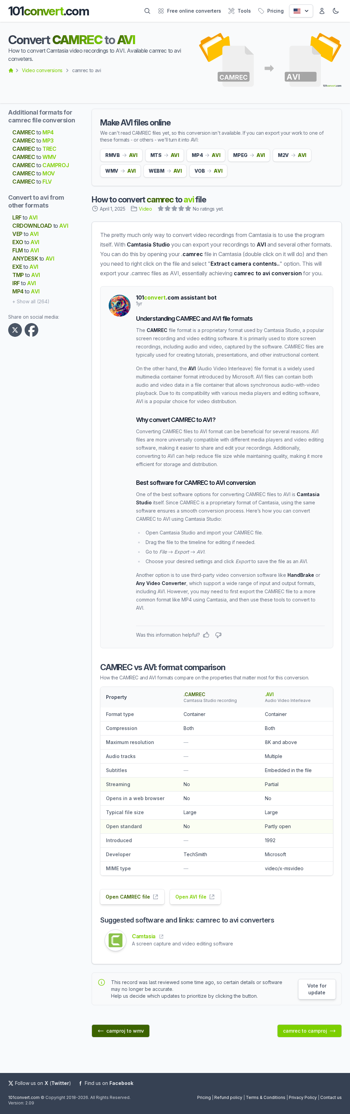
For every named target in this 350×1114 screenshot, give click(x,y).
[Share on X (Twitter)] (16, 330)
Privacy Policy (303, 1097)
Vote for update (316, 989)
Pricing (204, 1097)
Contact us (331, 1097)
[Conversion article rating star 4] (181, 209)
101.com (48, 11)
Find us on (109, 1083)
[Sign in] (322, 11)
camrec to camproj (305, 1031)
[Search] (147, 11)
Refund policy (228, 1097)
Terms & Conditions (265, 1097)
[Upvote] (206, 635)
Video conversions (42, 70)
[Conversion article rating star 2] (167, 209)
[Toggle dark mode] (335, 11)
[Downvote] (218, 635)
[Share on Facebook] (33, 330)
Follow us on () (43, 1083)
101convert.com (24, 1097)
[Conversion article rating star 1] (161, 209)
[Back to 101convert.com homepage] (11, 70)
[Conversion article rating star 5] (188, 209)
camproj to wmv (125, 1031)
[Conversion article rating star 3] (174, 209)
